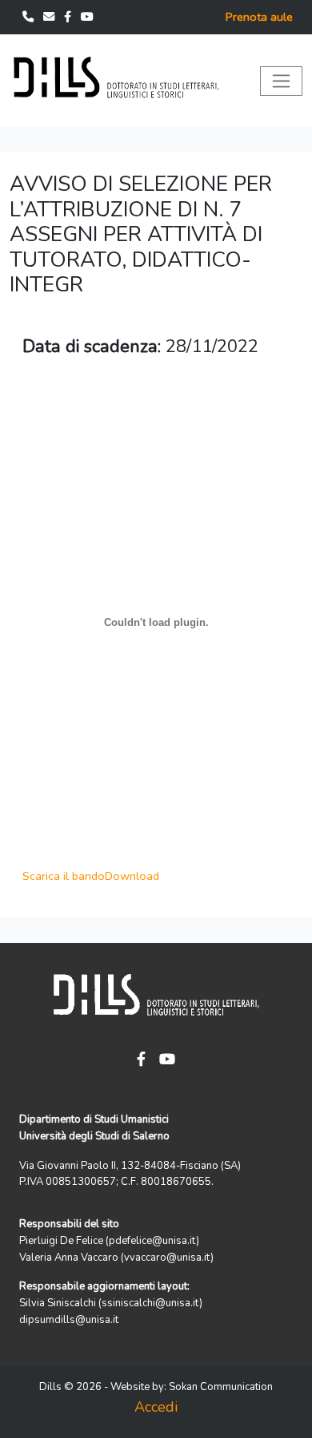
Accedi (156, 1406)
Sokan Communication (221, 1387)
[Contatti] (29, 17)
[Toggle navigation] (281, 81)
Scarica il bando (63, 876)
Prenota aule (259, 17)
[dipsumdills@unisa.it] (50, 17)
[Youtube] (87, 17)
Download (132, 876)
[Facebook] (69, 17)
